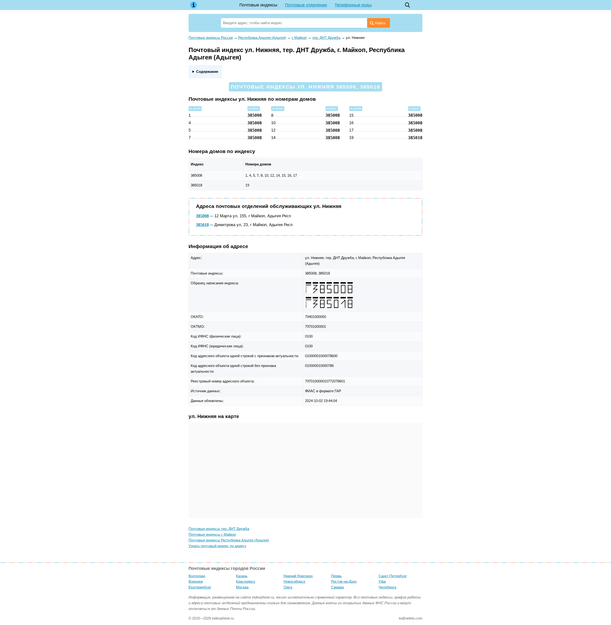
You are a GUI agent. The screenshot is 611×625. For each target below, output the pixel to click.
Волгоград (197, 576)
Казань (242, 576)
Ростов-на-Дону (344, 581)
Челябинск (387, 587)
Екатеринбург (200, 587)
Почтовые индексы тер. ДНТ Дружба (219, 529)
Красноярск (245, 581)
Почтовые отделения (306, 5)
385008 (202, 215)
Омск (288, 587)
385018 (202, 224)
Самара (337, 587)
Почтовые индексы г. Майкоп (212, 534)
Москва (242, 587)
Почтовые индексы (258, 5)
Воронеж (196, 581)
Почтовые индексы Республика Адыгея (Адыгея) (229, 540)
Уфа (382, 581)
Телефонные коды (353, 5)
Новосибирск (294, 581)
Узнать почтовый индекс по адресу (217, 546)
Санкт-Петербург (393, 576)
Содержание (207, 71)
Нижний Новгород (298, 576)
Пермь (336, 576)
